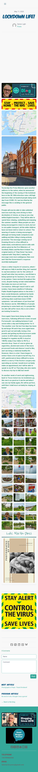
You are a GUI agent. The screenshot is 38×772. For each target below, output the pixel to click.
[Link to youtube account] (23, 747)
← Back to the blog (8, 702)
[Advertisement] (19, 56)
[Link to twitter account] (15, 747)
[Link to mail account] (20, 747)
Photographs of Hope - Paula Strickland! (14, 687)
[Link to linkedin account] (17, 747)
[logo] (22, 4)
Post (33, 676)
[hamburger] (5, 4)
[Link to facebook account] (12, 747)
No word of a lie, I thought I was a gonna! (14, 696)
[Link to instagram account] (26, 747)
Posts (19, 27)
